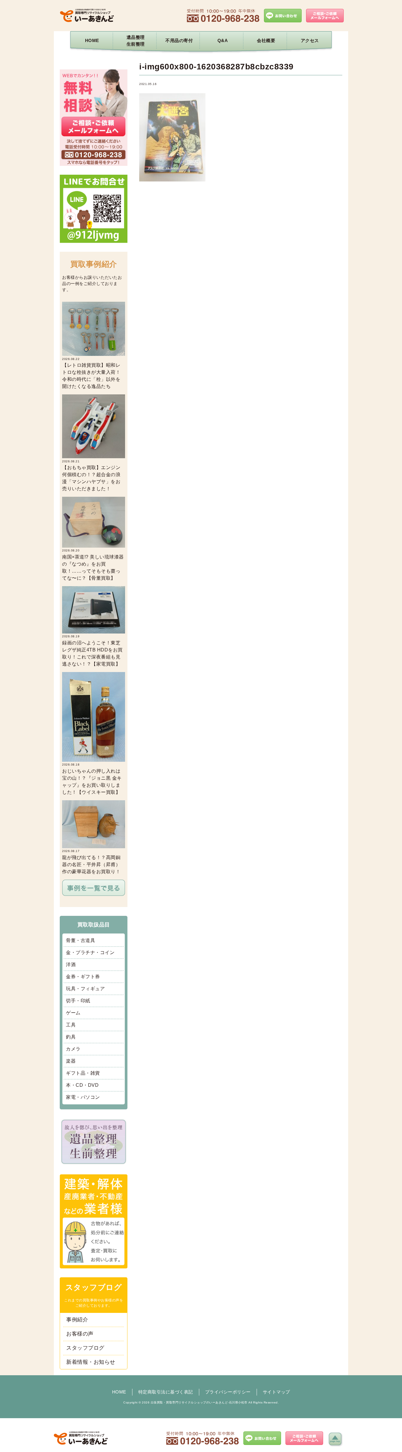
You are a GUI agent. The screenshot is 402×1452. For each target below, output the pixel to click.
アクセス (310, 40)
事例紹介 (77, 1320)
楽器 (71, 1060)
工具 (71, 1024)
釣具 (71, 1036)
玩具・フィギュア (85, 988)
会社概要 (266, 40)
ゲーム (73, 1012)
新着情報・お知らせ (90, 1362)
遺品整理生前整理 (136, 40)
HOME (92, 40)
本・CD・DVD (82, 1085)
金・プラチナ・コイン (90, 952)
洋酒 (71, 964)
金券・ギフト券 (83, 976)
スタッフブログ (85, 1348)
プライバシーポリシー (228, 1391)
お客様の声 (80, 1334)
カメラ (73, 1048)
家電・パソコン (83, 1097)
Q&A (222, 40)
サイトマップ (276, 1391)
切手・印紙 (78, 1000)
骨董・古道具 (80, 940)
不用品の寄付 (179, 40)
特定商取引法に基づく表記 (165, 1391)
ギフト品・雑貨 (83, 1073)
